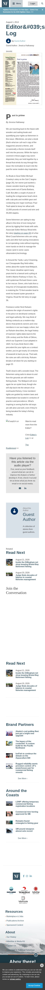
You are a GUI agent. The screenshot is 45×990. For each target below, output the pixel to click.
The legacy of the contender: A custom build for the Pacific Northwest (25, 744)
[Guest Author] (8, 41)
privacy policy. (15, 979)
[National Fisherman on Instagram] (27, 876)
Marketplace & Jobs (14, 916)
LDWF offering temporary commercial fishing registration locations (27, 804)
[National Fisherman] (5, 3)
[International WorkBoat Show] (24, 890)
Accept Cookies (34, 985)
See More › (22, 778)
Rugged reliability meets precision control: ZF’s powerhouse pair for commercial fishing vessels (27, 768)
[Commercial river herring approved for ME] (9, 813)
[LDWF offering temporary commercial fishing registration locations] (9, 803)
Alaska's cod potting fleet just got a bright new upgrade (27, 733)
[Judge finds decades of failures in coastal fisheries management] (9, 574)
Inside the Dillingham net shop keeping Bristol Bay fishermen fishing (27, 564)
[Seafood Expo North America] (35, 890)
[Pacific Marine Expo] (11, 890)
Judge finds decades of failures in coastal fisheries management (26, 577)
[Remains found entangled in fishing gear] (9, 822)
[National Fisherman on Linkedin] (30, 876)
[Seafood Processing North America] (23, 899)
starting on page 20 (22, 233)
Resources (14, 911)
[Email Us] (19, 488)
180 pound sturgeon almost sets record (25, 830)
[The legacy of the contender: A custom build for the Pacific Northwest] (9, 743)
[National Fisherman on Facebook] (23, 876)
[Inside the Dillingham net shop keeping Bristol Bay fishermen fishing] (9, 562)
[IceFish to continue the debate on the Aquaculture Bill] (9, 755)
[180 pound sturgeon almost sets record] (9, 830)
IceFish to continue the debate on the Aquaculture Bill (26, 756)
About (10, 932)
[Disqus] (22, 627)
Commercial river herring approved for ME (27, 813)
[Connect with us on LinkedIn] (25, 488)
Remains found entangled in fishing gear (27, 822)
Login (32, 4)
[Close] (42, 965)
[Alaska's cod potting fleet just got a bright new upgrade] (9, 733)
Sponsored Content (14, 925)
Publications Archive (15, 921)
